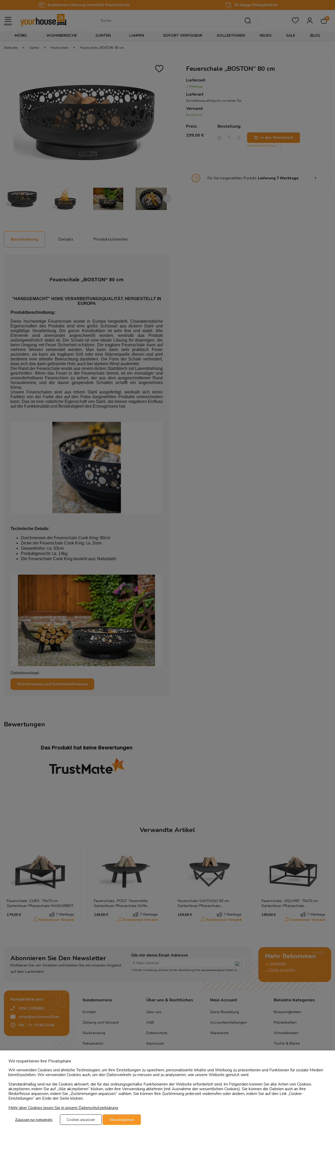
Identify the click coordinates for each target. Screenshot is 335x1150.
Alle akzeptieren (121, 1119)
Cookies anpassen (81, 1119)
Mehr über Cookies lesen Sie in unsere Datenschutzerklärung (63, 1108)
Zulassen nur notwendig (33, 1119)
